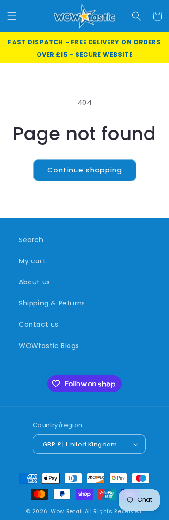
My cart (32, 261)
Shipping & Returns (52, 303)
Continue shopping (84, 170)
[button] (11, 16)
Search (31, 240)
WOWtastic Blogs (49, 345)
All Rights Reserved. (114, 511)
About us (34, 282)
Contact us (39, 324)
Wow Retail (67, 511)
